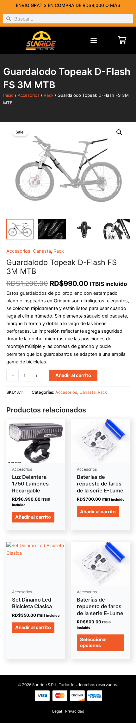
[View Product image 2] (51, 229)
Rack (48, 95)
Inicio (8, 95)
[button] (94, 40)
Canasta (42, 251)
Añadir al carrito (73, 375)
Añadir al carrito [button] (33, 517)
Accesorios (29, 95)
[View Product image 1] (20, 229)
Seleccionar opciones (93, 642)
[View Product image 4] (116, 229)
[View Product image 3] (84, 229)
